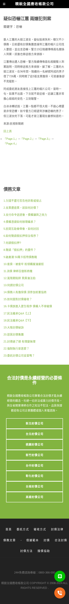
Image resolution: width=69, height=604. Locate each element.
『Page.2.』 (27, 138)
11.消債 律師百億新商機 (17, 271)
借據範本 (32, 540)
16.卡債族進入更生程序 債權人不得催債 (27, 306)
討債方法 (26, 550)
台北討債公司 (34, 433)
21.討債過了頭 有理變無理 (19, 341)
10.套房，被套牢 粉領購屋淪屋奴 (23, 264)
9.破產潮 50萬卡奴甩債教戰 (20, 257)
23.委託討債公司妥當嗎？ (19, 355)
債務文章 (9, 540)
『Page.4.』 (10, 143)
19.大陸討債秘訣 (13, 327)
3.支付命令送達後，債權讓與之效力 (25, 214)
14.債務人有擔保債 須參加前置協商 (25, 292)
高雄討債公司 (34, 497)
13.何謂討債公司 (13, 285)
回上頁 (7, 131)
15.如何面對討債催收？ (17, 299)
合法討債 (61, 540)
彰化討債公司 (34, 475)
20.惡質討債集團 (13, 334)
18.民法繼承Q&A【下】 (17, 320)
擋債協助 (44, 550)
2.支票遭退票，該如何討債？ (21, 207)
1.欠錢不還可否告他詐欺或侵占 (22, 200)
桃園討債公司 (34, 444)
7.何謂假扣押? (12, 242)
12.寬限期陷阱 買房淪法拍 (19, 278)
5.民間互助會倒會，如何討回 (21, 228)
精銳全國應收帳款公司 (15, 583)
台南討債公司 (34, 486)
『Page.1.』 (10, 138)
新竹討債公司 (34, 455)
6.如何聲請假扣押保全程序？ (21, 235)
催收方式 (40, 529)
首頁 (9, 529)
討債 (47, 540)
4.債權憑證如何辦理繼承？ (19, 221)
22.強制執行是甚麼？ (16, 348)
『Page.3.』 (44, 138)
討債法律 (57, 529)
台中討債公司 (34, 465)
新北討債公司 (34, 423)
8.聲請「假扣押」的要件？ (19, 249)
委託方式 (23, 529)
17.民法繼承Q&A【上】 (17, 313)
